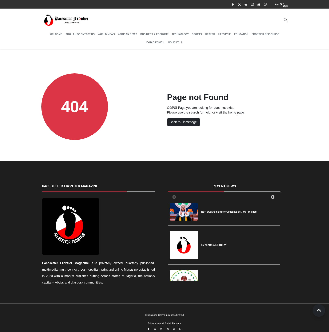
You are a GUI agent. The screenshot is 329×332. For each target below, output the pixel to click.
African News (127, 34)
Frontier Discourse (265, 34)
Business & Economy (154, 34)
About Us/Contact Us (80, 34)
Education (241, 34)
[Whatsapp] (265, 4)
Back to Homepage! (184, 122)
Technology (180, 34)
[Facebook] (233, 4)
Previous (173, 197)
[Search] (285, 20)
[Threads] (246, 4)
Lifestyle (224, 34)
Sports (197, 34)
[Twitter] (239, 4)
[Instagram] (252, 4)
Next (272, 197)
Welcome (56, 34)
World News (106, 34)
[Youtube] (259, 4)
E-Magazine (154, 42)
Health (210, 34)
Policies (174, 42)
